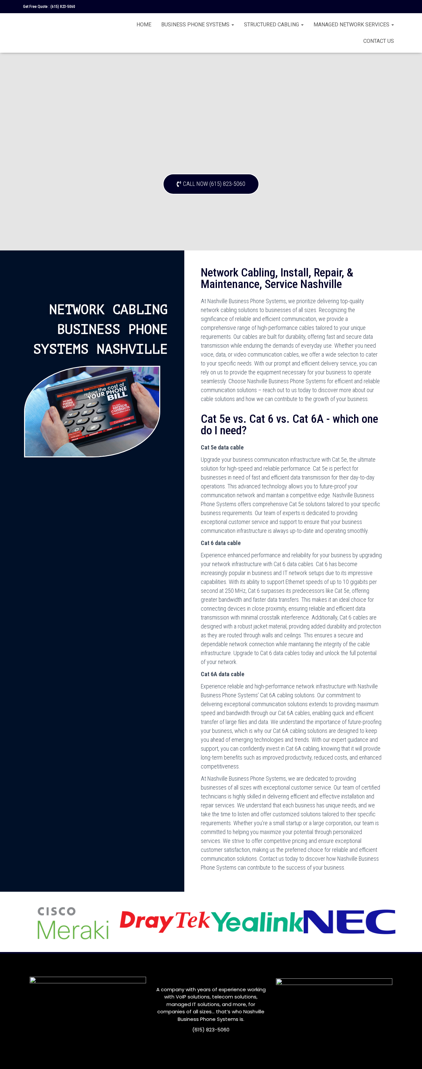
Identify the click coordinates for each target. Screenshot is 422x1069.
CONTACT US (378, 41)
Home (143, 24)
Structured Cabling (272, 24)
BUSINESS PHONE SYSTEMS (196, 24)
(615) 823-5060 (62, 6)
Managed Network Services (352, 24)
